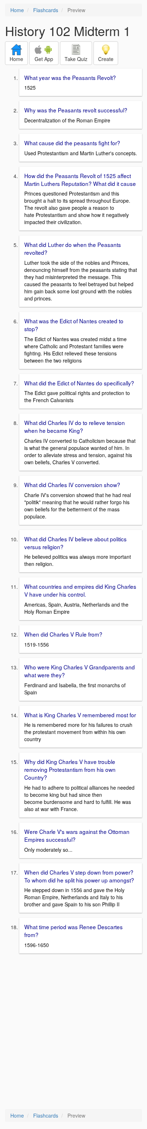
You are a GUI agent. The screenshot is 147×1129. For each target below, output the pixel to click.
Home (17, 10)
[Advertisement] (73, 1031)
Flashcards (45, 10)
